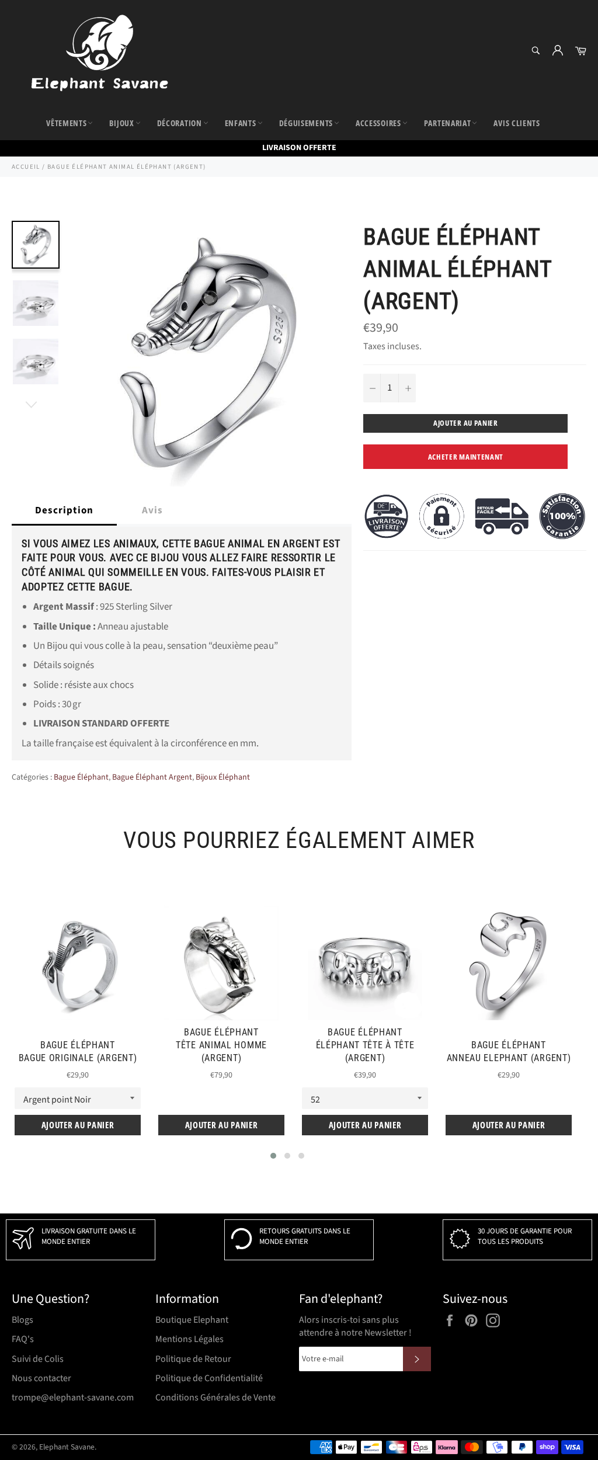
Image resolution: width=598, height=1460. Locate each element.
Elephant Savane (67, 1446)
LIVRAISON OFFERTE (299, 148)
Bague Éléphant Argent (152, 777)
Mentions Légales (189, 1339)
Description (64, 510)
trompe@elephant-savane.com (73, 1397)
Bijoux (121, 122)
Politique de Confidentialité (209, 1378)
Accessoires (378, 122)
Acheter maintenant (466, 456)
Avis (152, 510)
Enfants (240, 122)
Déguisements (306, 122)
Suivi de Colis (38, 1359)
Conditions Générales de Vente (215, 1397)
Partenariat (447, 122)
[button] (273, 1156)
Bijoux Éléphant (223, 777)
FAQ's (23, 1339)
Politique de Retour (193, 1359)
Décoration (179, 122)
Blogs (22, 1319)
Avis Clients (516, 122)
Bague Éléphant (81, 777)
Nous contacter (41, 1378)
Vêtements (66, 122)
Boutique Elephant (191, 1319)
